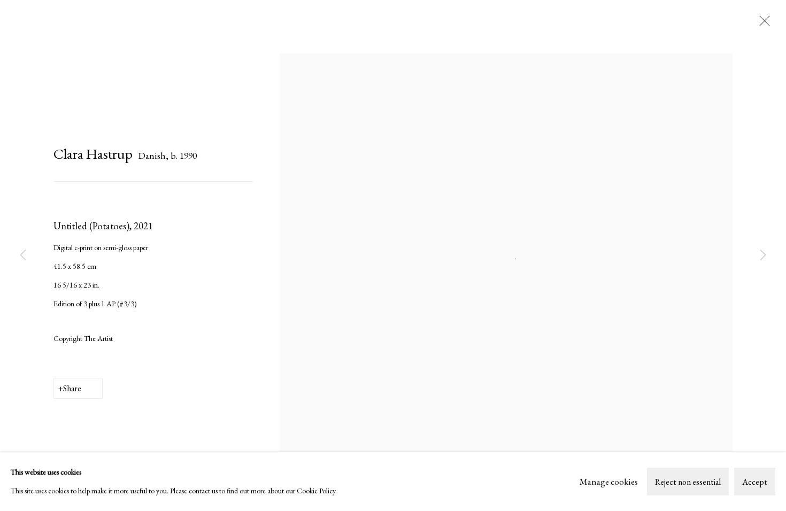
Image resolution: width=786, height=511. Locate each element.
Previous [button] (23, 255)
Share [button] (72, 388)
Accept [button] (754, 481)
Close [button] (762, 24)
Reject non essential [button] (688, 481)
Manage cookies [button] (609, 481)
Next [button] (763, 255)
